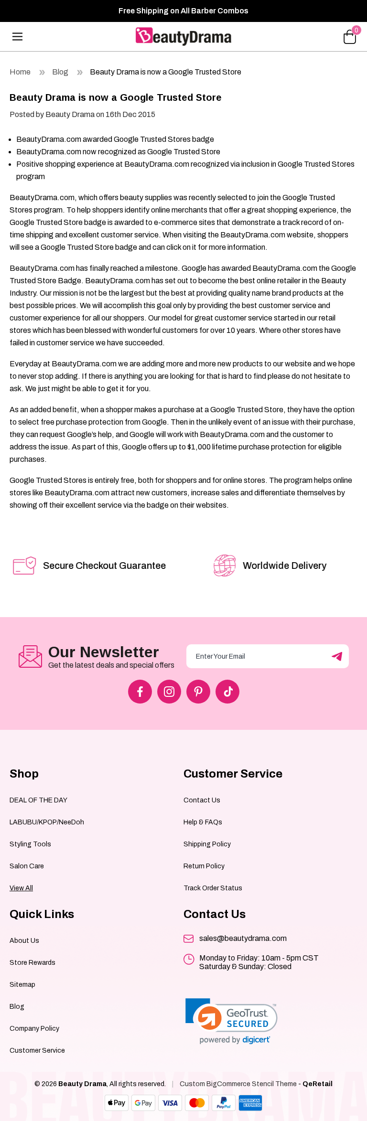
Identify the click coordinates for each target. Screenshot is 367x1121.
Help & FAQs (203, 822)
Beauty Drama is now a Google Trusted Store (165, 72)
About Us (24, 940)
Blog (60, 72)
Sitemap (22, 984)
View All (21, 888)
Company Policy (34, 1028)
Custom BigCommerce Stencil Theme (238, 1084)
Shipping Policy (207, 844)
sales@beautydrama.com (243, 938)
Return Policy (204, 866)
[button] (232, 1021)
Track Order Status (213, 888)
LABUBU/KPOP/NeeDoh (47, 822)
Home (20, 72)
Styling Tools (30, 844)
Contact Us (202, 800)
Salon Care (27, 866)
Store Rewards (32, 962)
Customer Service (37, 1050)
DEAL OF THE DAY (38, 800)
